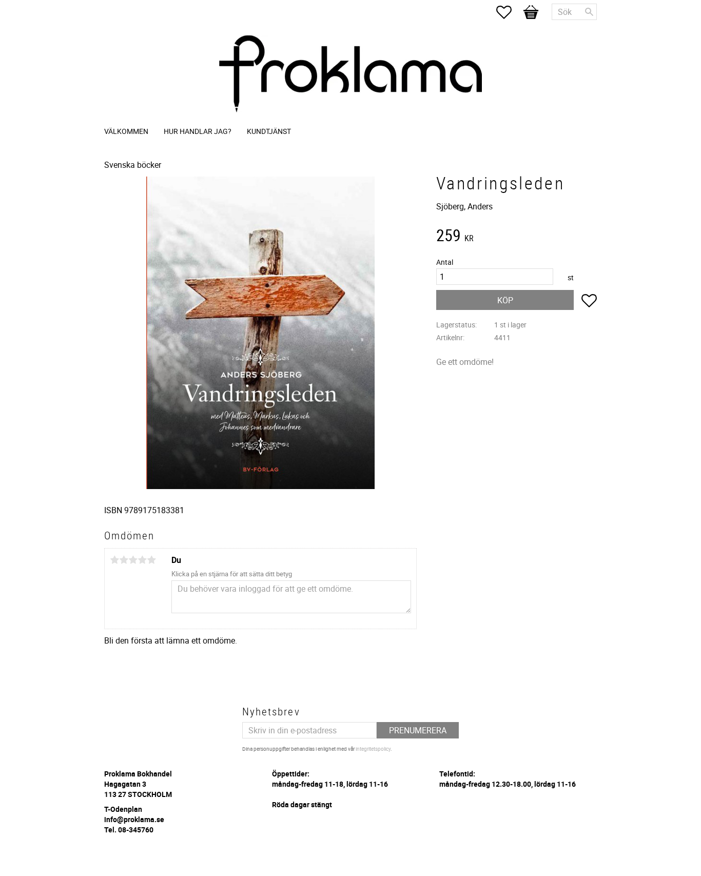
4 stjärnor (142, 559)
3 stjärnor (133, 559)
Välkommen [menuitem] (126, 131)
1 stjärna (114, 559)
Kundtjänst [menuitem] (269, 131)
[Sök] (589, 12)
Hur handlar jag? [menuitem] (197, 131)
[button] (509, 12)
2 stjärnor (123, 559)
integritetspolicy (373, 748)
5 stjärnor (151, 559)
